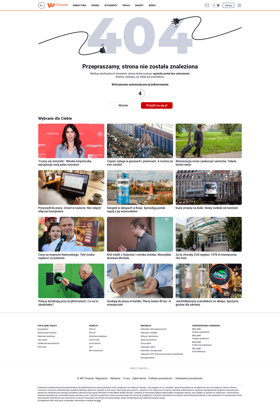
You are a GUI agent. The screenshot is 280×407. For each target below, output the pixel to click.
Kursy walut (146, 343)
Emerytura (79, 5)
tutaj (98, 400)
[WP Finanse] (60, 5)
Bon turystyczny (96, 350)
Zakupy (139, 5)
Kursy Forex (94, 340)
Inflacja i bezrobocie (149, 336)
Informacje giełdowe (98, 336)
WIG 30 (92, 333)
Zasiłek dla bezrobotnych (48, 343)
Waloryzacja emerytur (47, 333)
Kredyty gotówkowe (200, 332)
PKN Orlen (42, 347)
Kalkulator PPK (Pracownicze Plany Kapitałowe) (162, 354)
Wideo (152, 5)
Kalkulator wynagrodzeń (151, 350)
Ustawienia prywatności (188, 378)
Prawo (95, 5)
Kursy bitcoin (95, 343)
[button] (216, 5)
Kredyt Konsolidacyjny (202, 345)
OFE (91, 347)
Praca (126, 5)
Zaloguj (228, 5)
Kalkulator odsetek (149, 333)
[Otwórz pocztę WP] (206, 5)
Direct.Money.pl (198, 351)
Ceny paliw (42, 340)
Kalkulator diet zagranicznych (154, 329)
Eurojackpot (43, 329)
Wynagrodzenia (147, 358)
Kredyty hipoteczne (200, 338)
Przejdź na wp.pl (156, 105)
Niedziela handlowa (46, 336)
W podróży (111, 5)
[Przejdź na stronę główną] (41, 7)
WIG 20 (92, 329)
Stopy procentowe (148, 340)
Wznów (123, 105)
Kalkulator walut (148, 347)
